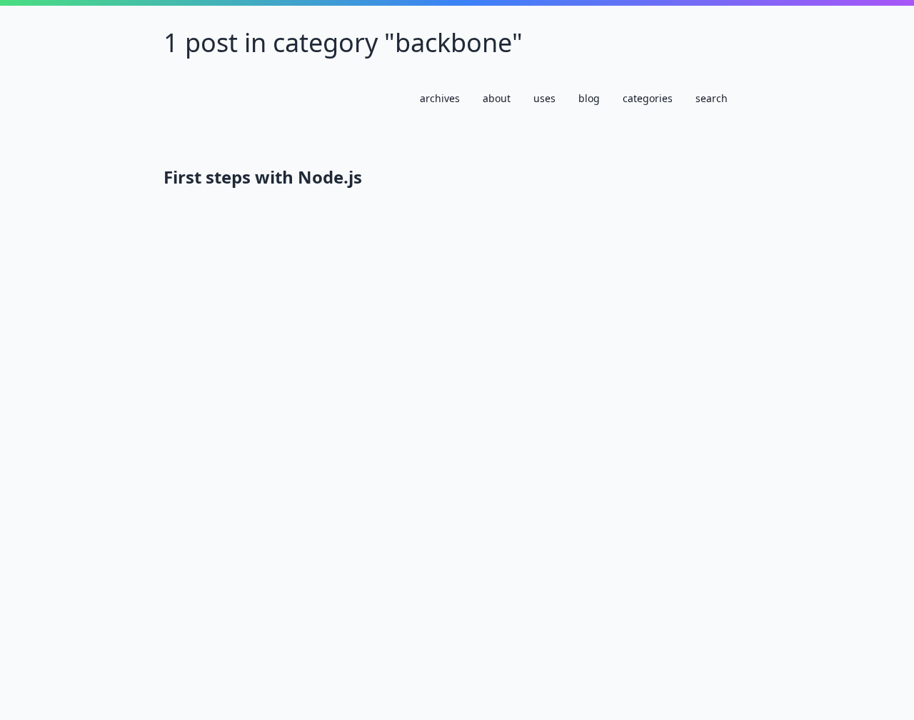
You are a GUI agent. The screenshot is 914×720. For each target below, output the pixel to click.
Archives (440, 98)
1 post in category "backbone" (343, 42)
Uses (544, 98)
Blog (589, 98)
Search (711, 98)
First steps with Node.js (263, 177)
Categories (648, 98)
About (497, 98)
